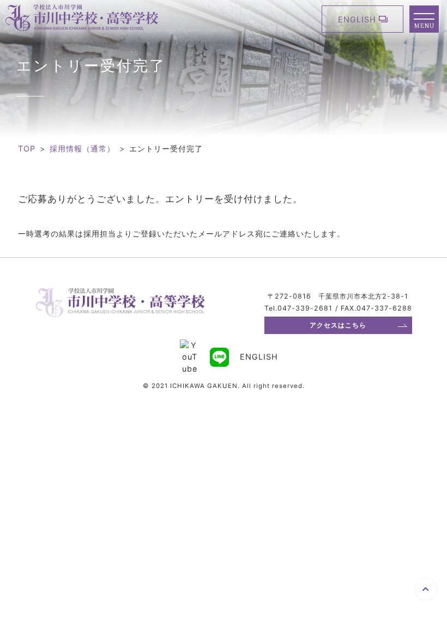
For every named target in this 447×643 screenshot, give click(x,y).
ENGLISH (357, 19)
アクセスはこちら (338, 325)
